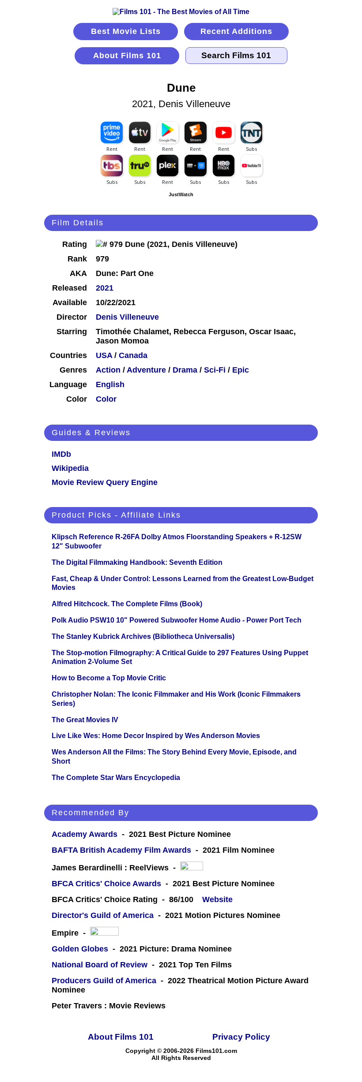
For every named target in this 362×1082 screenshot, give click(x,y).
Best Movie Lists (126, 31)
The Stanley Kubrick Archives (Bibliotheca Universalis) (143, 636)
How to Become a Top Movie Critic (109, 678)
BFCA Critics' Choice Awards (106, 883)
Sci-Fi (215, 370)
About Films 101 (127, 55)
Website (217, 899)
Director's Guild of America (103, 915)
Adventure (146, 370)
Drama (185, 370)
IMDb (61, 454)
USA (104, 355)
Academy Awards (84, 834)
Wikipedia (70, 468)
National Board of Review (99, 964)
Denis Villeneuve (127, 317)
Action (108, 370)
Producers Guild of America (104, 980)
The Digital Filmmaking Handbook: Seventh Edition (137, 562)
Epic (240, 370)
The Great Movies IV (85, 720)
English (110, 384)
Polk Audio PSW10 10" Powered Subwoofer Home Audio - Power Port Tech (177, 620)
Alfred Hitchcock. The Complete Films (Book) (127, 604)
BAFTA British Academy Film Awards (121, 850)
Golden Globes (80, 948)
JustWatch (181, 194)
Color (106, 399)
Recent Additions (236, 31)
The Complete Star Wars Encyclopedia (116, 777)
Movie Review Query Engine (105, 482)
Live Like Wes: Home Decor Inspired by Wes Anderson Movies (156, 735)
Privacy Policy (241, 1036)
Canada (133, 355)
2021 (104, 288)
